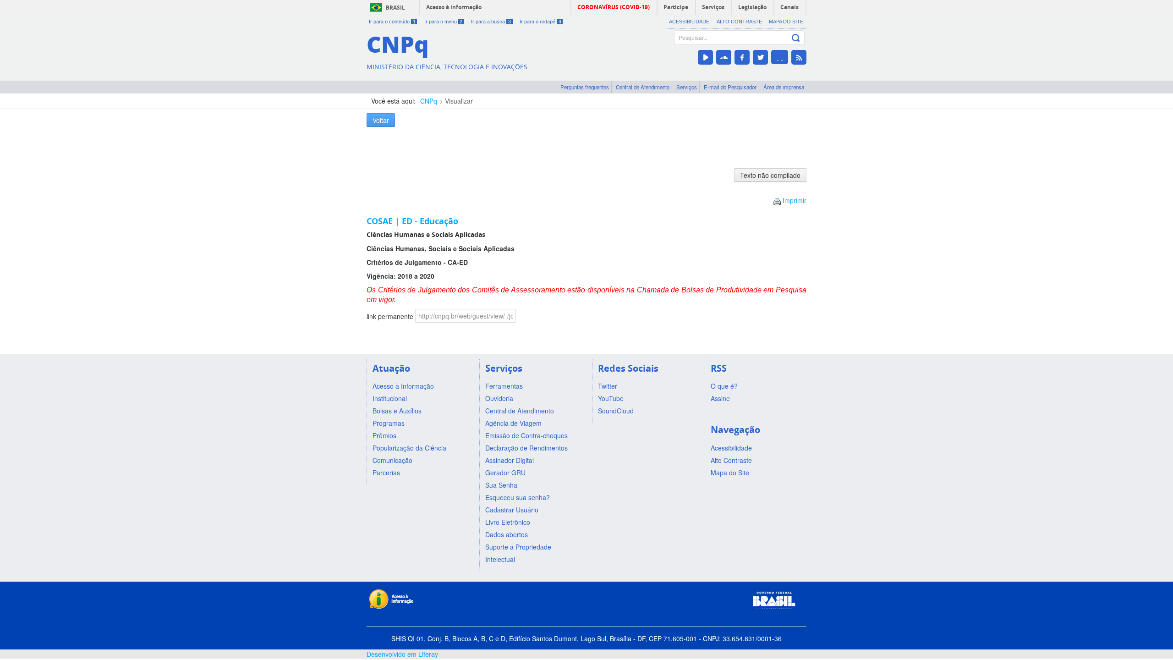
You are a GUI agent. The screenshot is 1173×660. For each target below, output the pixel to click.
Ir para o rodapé (540, 21)
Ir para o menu (443, 21)
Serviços (686, 87)
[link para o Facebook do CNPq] (742, 57)
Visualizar (459, 100)
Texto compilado (770, 175)
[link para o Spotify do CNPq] (779, 57)
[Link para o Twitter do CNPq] (760, 57)
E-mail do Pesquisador (730, 87)
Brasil (395, 7)
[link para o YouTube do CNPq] (705, 57)
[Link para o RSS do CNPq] (798, 57)
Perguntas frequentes (584, 87)
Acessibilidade (689, 21)
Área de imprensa (783, 87)
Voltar (381, 120)
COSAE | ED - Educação (412, 220)
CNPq (428, 100)
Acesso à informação (454, 7)
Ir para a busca (491, 21)
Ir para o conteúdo (392, 21)
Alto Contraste (739, 21)
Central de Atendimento (642, 87)
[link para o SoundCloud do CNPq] (723, 57)
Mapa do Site (786, 21)
